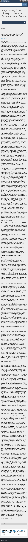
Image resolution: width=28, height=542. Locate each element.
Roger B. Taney (4, 38)
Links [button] (4, 523)
